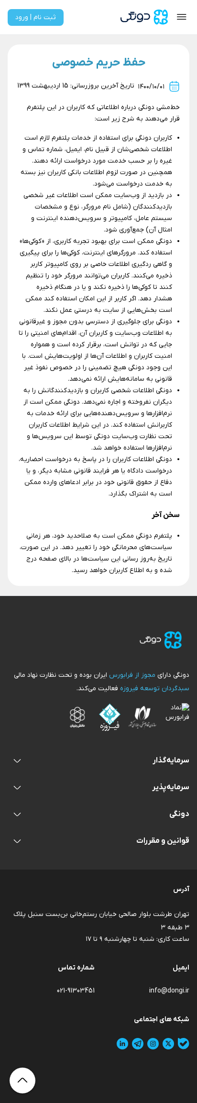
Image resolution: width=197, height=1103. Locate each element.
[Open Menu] (181, 17)
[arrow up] (22, 1080)
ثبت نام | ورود (35, 17)
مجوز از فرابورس (131, 675)
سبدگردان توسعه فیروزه (153, 688)
